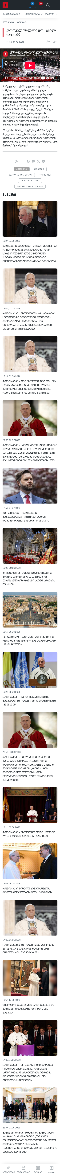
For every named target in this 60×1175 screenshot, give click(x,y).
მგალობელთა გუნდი (20, 175)
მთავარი (8, 22)
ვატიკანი (39, 169)
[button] (13, 14)
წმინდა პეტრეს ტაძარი (30, 186)
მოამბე (22, 22)
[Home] (5, 5)
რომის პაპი (45, 175)
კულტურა (21, 169)
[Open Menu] (54, 5)
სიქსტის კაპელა (30, 181)
